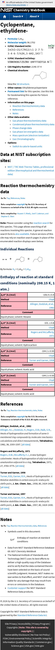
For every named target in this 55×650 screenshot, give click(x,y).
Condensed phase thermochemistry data (33, 124)
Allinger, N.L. (6, 429)
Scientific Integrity (42, 638)
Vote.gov (39, 645)
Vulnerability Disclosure (17, 634)
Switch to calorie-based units (27, 146)
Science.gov (17, 645)
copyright (20, 204)
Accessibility (24, 623)
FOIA (5, 638)
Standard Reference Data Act (32, 615)
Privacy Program (40, 623)
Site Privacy (11, 623)
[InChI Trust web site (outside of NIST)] (51, 48)
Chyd (51, 299)
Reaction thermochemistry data (29, 105)
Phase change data (22, 127)
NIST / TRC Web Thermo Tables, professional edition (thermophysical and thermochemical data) (31, 170)
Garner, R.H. (19, 476)
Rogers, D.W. (33, 429)
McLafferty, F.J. (21, 454)
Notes (15, 113)
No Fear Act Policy (40, 634)
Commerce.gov (43, 642)
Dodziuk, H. (20, 429)
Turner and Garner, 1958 (41, 360)
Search (17, 16)
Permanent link (16, 91)
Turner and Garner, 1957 (41, 384)
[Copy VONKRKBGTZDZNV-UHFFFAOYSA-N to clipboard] (50, 62)
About (33, 16)
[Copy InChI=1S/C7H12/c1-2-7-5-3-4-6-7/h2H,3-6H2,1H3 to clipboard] (41, 54)
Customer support (17, 587)
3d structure (23, 83)
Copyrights (12, 627)
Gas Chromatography (23, 138)
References (18, 109)
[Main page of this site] (4, 16)
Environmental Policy (20, 638)
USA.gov (29, 645)
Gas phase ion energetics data (28, 131)
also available (22, 233)
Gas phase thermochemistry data (29, 120)
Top (8, 198)
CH (28, 269)
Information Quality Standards (18, 642)
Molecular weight (17, 42)
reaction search (41, 222)
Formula (12, 38)
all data (26, 444)
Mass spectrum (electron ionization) (31, 135)
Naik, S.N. (46, 429)
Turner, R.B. (6, 476)
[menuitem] (4, 16)
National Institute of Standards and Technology (7, 10)
